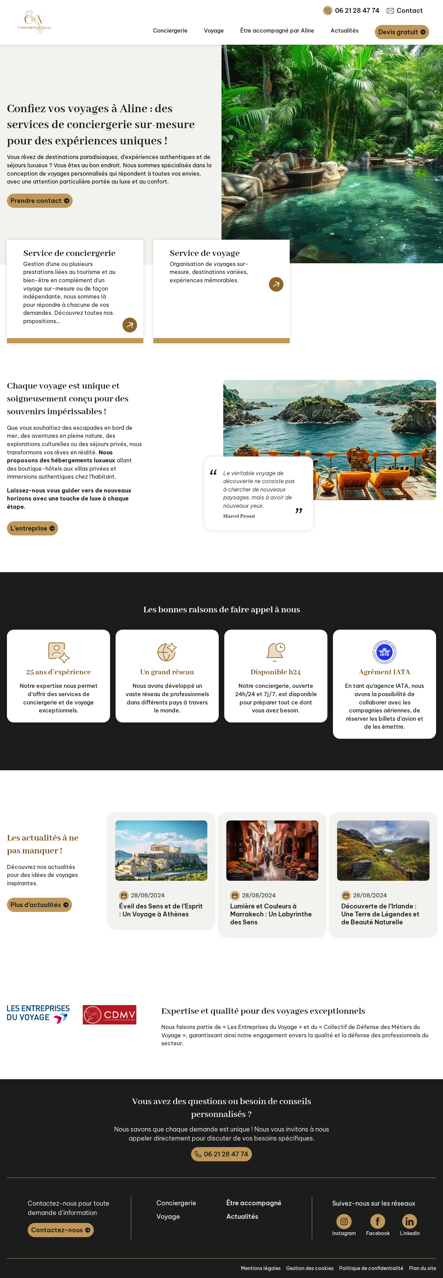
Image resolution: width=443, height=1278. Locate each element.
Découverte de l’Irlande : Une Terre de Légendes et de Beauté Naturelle (380, 914)
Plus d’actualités (35, 905)
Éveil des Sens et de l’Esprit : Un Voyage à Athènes (161, 910)
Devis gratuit (398, 32)
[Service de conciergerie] (128, 325)
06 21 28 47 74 (357, 11)
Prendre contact (36, 201)
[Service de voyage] (275, 284)
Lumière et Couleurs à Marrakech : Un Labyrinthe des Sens (271, 914)
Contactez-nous (57, 1230)
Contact (410, 11)
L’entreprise (28, 528)
